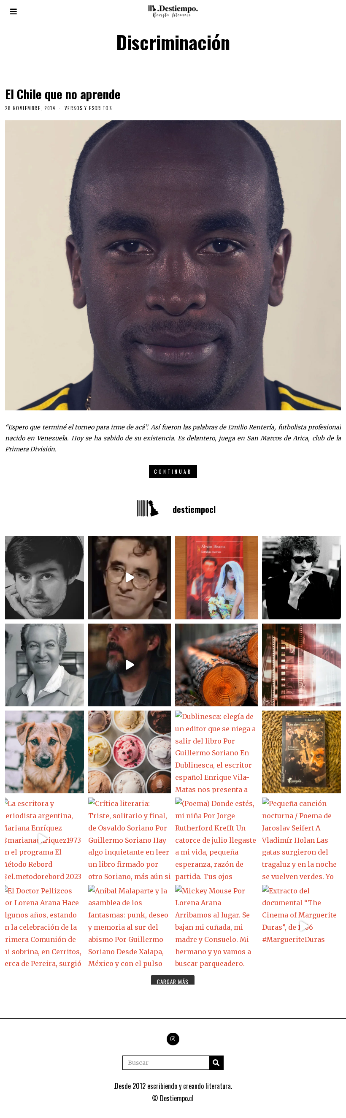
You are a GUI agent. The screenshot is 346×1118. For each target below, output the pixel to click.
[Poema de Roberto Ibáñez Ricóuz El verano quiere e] (42, 577)
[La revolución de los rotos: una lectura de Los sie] (303, 752)
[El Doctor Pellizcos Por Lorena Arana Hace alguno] (42, 926)
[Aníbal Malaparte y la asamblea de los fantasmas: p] (129, 926)
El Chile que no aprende (63, 94)
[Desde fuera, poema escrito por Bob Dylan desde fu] (303, 577)
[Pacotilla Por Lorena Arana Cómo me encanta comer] (42, 752)
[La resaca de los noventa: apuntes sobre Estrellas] (216, 577)
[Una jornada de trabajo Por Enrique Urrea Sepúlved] (216, 665)
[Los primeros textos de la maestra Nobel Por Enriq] (42, 665)
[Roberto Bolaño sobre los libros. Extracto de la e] (129, 577)
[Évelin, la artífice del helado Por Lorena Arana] (129, 752)
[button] (216, 1063)
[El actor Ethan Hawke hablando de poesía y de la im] (129, 665)
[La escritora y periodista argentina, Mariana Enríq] (42, 839)
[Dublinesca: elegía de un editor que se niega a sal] (216, 752)
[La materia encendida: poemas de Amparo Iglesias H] (303, 665)
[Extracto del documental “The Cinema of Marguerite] (303, 926)
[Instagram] (173, 1039)
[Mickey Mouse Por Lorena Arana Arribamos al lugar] (216, 926)
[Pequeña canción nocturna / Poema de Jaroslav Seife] (303, 839)
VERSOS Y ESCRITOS (88, 108)
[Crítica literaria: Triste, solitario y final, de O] (129, 839)
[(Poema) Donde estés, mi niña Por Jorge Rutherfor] (216, 839)
